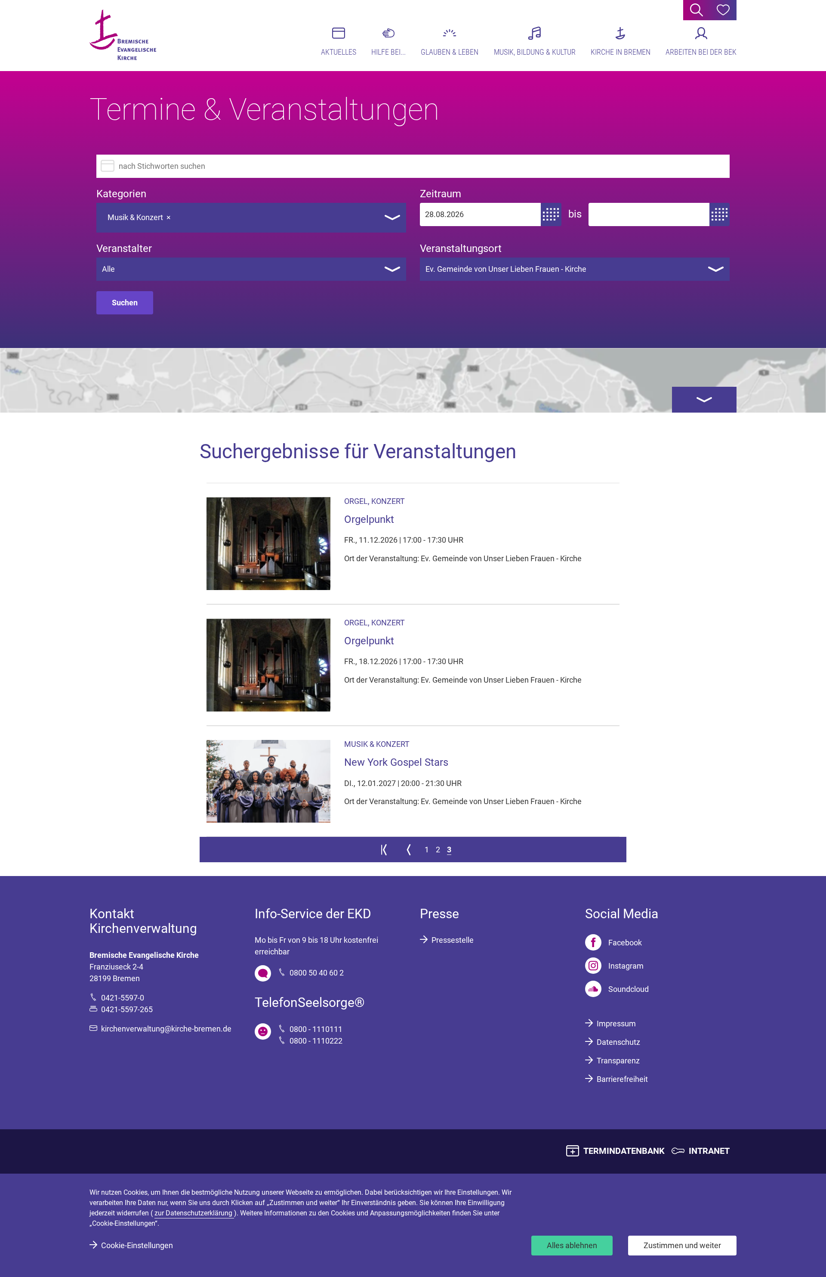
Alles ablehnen (572, 1245)
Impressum (616, 1023)
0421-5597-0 (122, 997)
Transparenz (618, 1060)
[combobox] (251, 218)
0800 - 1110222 (316, 1040)
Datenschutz (618, 1042)
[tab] (704, 400)
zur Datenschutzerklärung (194, 1213)
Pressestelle (452, 940)
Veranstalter (124, 249)
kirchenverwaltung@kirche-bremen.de (166, 1028)
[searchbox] (183, 215)
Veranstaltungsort (461, 249)
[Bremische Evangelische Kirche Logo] (122, 34)
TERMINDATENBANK (624, 1151)
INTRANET (709, 1151)
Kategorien (121, 194)
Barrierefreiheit (622, 1079)
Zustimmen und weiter (682, 1245)
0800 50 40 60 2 (317, 972)
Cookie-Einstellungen (137, 1245)
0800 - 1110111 (316, 1029)
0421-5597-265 (127, 1009)
